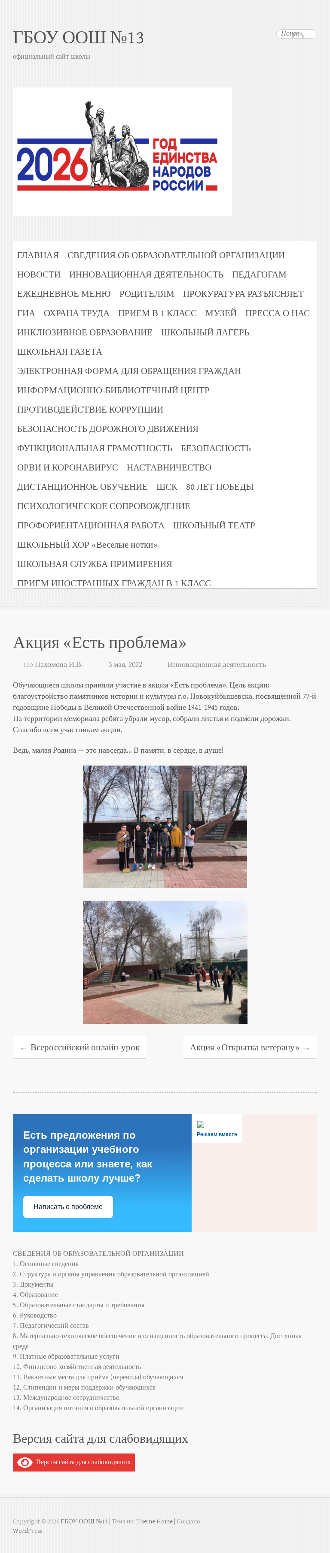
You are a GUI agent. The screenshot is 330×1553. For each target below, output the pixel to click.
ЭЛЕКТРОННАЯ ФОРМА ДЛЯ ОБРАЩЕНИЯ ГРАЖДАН (129, 371)
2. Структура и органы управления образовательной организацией (111, 1274)
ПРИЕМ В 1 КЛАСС (157, 313)
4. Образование (35, 1295)
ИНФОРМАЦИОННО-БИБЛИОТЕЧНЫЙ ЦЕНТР (113, 390)
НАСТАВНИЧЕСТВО (169, 468)
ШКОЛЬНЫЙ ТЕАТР (214, 526)
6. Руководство (35, 1316)
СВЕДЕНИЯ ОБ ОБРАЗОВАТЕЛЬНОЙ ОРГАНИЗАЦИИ (176, 255)
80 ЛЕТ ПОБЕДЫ (220, 487)
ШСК (166, 487)
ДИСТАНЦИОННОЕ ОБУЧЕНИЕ (82, 487)
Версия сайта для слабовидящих (82, 1462)
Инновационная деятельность (217, 664)
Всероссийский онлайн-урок (79, 1048)
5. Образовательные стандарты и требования (78, 1305)
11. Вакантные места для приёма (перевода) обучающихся (98, 1377)
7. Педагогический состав (51, 1326)
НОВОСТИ (39, 275)
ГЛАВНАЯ (38, 255)
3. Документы (33, 1285)
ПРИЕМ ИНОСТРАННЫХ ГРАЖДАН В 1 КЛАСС (114, 583)
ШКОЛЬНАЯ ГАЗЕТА (59, 352)
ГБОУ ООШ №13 (78, 37)
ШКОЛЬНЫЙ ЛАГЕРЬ (205, 333)
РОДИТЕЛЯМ (146, 294)
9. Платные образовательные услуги (66, 1357)
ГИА (26, 313)
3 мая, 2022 (125, 664)
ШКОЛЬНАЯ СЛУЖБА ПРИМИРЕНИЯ (94, 564)
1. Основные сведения (46, 1264)
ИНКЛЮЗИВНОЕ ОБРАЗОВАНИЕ (85, 333)
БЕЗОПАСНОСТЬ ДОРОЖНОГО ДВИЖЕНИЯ (108, 429)
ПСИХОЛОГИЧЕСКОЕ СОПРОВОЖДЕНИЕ (103, 506)
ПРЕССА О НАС (277, 313)
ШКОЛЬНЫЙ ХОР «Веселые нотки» (87, 545)
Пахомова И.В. (59, 664)
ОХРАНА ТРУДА (77, 313)
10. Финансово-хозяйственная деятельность (77, 1367)
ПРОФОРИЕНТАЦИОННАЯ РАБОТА (91, 526)
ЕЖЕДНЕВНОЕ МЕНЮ (64, 294)
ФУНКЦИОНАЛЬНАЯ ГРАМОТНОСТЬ (94, 448)
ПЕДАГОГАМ (259, 275)
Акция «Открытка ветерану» (250, 1048)
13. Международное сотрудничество (66, 1398)
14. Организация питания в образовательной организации (98, 1408)
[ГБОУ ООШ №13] (165, 116)
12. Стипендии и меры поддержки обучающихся (84, 1388)
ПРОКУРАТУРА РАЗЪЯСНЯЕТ (243, 294)
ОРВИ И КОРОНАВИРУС (67, 468)
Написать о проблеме (68, 1206)
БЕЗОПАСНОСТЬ (216, 448)
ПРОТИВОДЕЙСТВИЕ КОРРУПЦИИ (90, 410)
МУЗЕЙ (221, 313)
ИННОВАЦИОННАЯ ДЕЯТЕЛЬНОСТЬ (146, 275)
